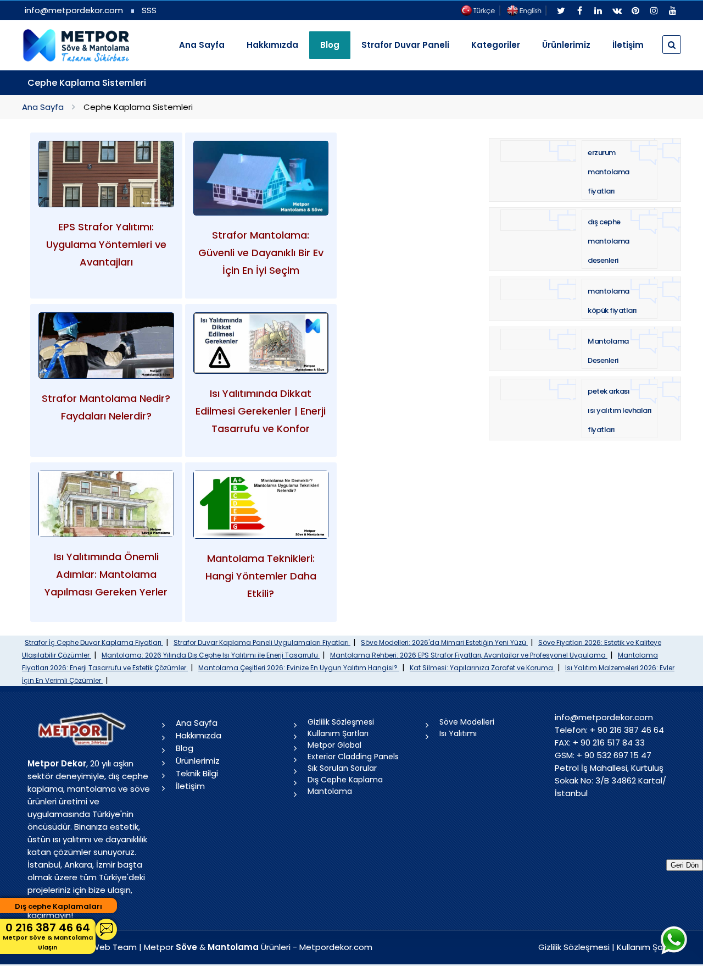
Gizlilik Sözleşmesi (341, 721)
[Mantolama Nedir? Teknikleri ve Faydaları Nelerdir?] (261, 504)
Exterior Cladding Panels (353, 756)
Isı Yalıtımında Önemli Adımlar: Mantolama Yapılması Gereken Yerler (106, 574)
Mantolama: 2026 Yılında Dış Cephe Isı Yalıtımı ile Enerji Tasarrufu (211, 655)
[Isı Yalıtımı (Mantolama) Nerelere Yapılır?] (106, 504)
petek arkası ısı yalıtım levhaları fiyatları (620, 410)
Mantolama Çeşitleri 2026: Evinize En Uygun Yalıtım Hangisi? (298, 667)
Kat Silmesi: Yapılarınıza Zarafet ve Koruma (482, 667)
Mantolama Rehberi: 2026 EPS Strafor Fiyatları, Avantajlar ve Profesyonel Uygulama (468, 655)
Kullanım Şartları (338, 733)
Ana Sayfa (202, 45)
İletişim (628, 45)
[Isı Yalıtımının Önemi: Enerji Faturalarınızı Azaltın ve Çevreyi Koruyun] (261, 343)
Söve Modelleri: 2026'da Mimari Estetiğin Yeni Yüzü (444, 642)
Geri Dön (685, 865)
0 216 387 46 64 (48, 936)
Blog (184, 748)
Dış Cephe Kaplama (345, 779)
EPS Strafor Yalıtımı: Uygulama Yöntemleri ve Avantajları (106, 244)
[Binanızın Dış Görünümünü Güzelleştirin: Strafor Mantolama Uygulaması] (106, 345)
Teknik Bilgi (197, 773)
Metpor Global (334, 744)
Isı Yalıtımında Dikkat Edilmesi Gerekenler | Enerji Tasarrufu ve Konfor (261, 411)
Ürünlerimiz (566, 45)
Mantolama (330, 791)
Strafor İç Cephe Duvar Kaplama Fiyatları (94, 642)
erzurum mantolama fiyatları (608, 171)
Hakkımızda (272, 45)
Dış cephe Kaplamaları (58, 906)
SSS (149, 10)
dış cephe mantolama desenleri (608, 241)
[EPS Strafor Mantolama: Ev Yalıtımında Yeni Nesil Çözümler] (261, 178)
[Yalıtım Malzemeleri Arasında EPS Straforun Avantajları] (106, 174)
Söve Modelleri (466, 721)
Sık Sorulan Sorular (342, 768)
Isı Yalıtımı (458, 733)
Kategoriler (495, 45)
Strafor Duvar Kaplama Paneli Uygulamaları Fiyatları (262, 642)
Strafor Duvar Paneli (405, 45)
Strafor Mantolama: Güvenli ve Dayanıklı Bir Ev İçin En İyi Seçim (260, 252)
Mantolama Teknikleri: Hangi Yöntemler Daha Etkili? (260, 575)
